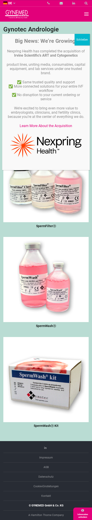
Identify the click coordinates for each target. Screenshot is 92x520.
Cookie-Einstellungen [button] (46, 486)
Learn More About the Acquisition (46, 126)
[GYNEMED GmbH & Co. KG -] (16, 16)
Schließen (82, 39)
